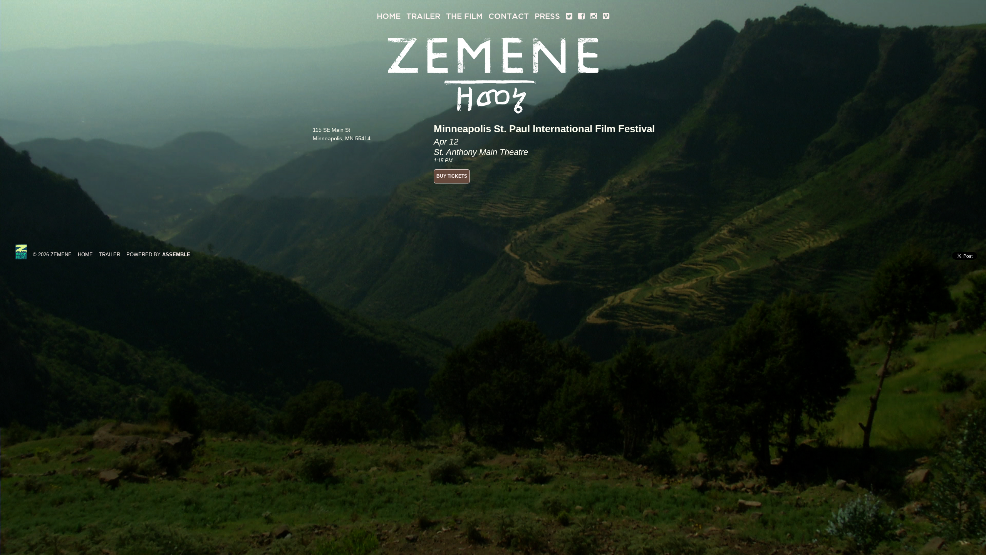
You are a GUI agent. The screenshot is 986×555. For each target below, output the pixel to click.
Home (389, 16)
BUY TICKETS (451, 176)
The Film (464, 16)
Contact (508, 16)
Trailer (423, 16)
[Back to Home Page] (493, 74)
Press (547, 16)
